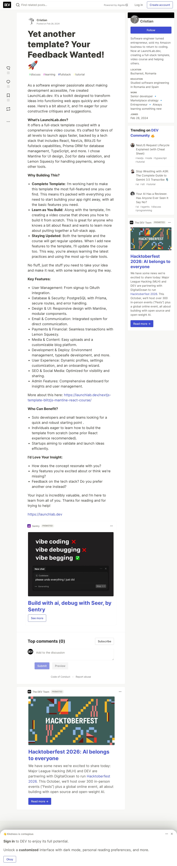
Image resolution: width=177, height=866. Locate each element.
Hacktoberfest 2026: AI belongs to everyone (150, 261)
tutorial (79, 74)
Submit (42, 666)
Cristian (42, 20)
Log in (139, 5)
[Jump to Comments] (8, 83)
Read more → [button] (39, 801)
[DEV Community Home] (7, 4)
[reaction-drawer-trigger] (8, 69)
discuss (34, 74)
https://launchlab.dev (45, 514)
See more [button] (37, 618)
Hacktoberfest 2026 (144, 294)
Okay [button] (9, 859)
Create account (160, 5)
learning (49, 74)
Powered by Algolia (114, 5)
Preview (60, 666)
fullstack (64, 74)
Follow (151, 30)
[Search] (17, 5)
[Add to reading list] (8, 97)
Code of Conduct (60, 676)
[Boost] (8, 109)
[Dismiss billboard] (171, 834)
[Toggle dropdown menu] (111, 526)
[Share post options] (8, 121)
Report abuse (83, 676)
